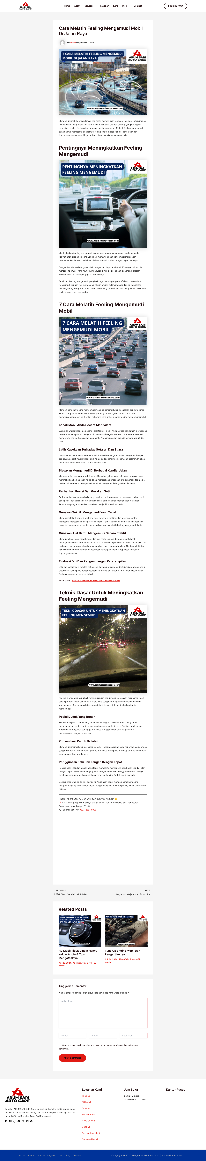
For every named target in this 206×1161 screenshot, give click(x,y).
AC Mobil (77, 963)
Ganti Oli (86, 1126)
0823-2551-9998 (88, 809)
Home (67, 5)
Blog (124, 5)
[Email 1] (27, 1121)
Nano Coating (88, 1120)
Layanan (104, 5)
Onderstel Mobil (90, 1139)
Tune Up (134, 959)
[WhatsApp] (23, 1121)
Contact (138, 5)
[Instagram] (10, 1121)
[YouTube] (19, 1121)
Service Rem (88, 1114)
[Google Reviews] (31, 1121)
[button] (94, 5)
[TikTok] (14, 1121)
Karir (115, 5)
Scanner (86, 1108)
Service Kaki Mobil (91, 1133)
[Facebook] (6, 1121)
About (77, 5)
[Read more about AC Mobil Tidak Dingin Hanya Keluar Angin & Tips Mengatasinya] (80, 930)
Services (89, 5)
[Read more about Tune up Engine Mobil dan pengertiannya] (126, 930)
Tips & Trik (87, 963)
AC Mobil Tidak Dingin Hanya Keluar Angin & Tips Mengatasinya (78, 954)
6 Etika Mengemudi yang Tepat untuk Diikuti (96, 580)
